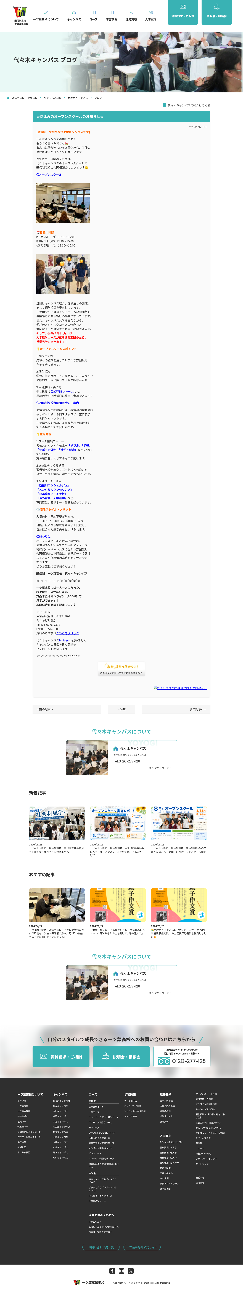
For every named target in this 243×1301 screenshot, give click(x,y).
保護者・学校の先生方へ (100, 1231)
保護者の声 (22, 1126)
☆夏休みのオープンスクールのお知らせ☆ (70, 116)
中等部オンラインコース (100, 1195)
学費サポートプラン (169, 1183)
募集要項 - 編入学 (168, 1157)
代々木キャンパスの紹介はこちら (189, 105)
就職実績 (164, 1121)
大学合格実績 (166, 1100)
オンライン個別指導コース (101, 1158)
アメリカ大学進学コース (100, 1122)
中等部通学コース (97, 1200)
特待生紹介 (22, 1116)
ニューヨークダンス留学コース (103, 1117)
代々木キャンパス (78, 98)
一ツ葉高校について (30, 1094)
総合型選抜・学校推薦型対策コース (104, 1165)
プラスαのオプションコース (102, 1132)
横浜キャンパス (60, 1105)
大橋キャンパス (60, 1142)
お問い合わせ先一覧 (101, 1247)
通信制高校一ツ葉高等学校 (20, 22)
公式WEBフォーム (62, 391)
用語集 (199, 1143)
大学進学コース (96, 1106)
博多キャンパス (60, 1131)
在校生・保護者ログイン (29, 1136)
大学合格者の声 (167, 1105)
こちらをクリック (67, 633)
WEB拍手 (121, 669)
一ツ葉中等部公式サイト (142, 1247)
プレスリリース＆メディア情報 (210, 1132)
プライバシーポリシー (206, 1158)
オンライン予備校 (132, 1105)
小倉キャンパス (60, 1147)
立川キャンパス (60, 1111)
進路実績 (165, 1094)
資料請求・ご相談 (204, 1098)
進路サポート (166, 1116)
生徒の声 (21, 1121)
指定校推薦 (165, 1111)
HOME (121, 709)
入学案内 (165, 1136)
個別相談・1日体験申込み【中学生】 (210, 1116)
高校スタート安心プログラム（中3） (103, 1181)
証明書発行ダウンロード (29, 1131)
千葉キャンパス (60, 1116)
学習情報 (130, 1094)
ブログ (98, 98)
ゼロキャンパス (60, 1157)
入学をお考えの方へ (101, 1215)
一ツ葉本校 (22, 1105)
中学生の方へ (95, 1221)
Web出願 (164, 1178)
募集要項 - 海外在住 (169, 1162)
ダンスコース (95, 1153)
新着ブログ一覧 (203, 1153)
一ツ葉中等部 (23, 1111)
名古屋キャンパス (61, 1126)
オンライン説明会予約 (206, 1103)
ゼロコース (94, 1127)
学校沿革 (21, 1142)
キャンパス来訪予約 (205, 1109)
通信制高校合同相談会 (53, 403)
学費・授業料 (166, 1173)
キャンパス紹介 (52, 98)
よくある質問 (23, 1152)
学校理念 (21, 1100)
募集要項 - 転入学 (168, 1152)
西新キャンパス (60, 1136)
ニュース (200, 1148)
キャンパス (60, 1094)
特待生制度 (165, 1167)
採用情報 (200, 1182)
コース (93, 1094)
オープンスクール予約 (206, 1093)
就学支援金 (165, 1188)
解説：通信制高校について (208, 1127)
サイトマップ (202, 1163)
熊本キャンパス (60, 1152)
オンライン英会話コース (100, 1148)
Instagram (65, 640)
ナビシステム (130, 1100)
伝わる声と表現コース (99, 1137)
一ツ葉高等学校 (93, 1282)
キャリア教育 (130, 1116)
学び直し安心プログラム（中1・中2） (103, 1189)
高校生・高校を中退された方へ (104, 1226)
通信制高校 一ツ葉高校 (24, 98)
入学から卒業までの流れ (171, 1142)
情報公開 (21, 1147)
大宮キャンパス (60, 1121)
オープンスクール (50, 174)
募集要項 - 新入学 (168, 1147)
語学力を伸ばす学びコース (101, 1142)
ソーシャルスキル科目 (135, 1111)
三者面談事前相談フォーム (208, 1122)
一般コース (94, 1111)
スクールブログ (203, 1137)
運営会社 (200, 1177)
